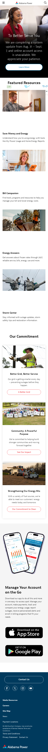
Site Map (6, 711)
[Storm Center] (24, 296)
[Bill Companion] (24, 177)
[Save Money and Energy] (24, 117)
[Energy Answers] (24, 237)
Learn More (24, 67)
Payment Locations (10, 722)
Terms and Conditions (11, 734)
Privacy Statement (10, 737)
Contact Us (24, 679)
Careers (6, 706)
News (5, 716)
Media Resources (10, 700)
